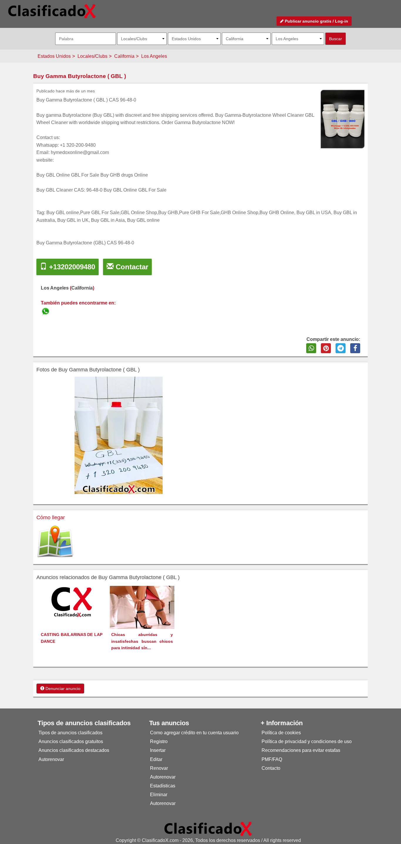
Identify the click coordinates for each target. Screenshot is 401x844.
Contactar (131, 267)
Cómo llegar (50, 517)
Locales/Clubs (92, 56)
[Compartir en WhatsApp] (311, 348)
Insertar (158, 750)
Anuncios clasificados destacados (73, 750)
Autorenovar (51, 759)
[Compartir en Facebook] (355, 348)
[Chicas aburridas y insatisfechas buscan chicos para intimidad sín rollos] (142, 607)
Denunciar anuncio (62, 688)
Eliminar (158, 794)
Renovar (159, 768)
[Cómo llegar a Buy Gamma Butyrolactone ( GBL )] (55, 541)
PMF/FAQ (272, 759)
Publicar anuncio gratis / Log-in (316, 21)
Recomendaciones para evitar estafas (301, 750)
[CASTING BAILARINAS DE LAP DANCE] (72, 601)
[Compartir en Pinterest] (326, 348)
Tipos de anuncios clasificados (70, 732)
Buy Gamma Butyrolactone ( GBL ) (79, 76)
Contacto (271, 768)
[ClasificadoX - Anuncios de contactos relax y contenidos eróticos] (208, 828)
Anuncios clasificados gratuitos (70, 741)
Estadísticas (162, 785)
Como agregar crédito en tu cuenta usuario (194, 732)
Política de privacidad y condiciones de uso (307, 741)
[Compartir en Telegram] (341, 348)
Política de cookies (281, 732)
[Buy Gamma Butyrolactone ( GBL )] (46, 310)
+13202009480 (71, 267)
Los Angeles (154, 56)
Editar (156, 759)
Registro (159, 741)
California (124, 56)
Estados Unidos (54, 56)
